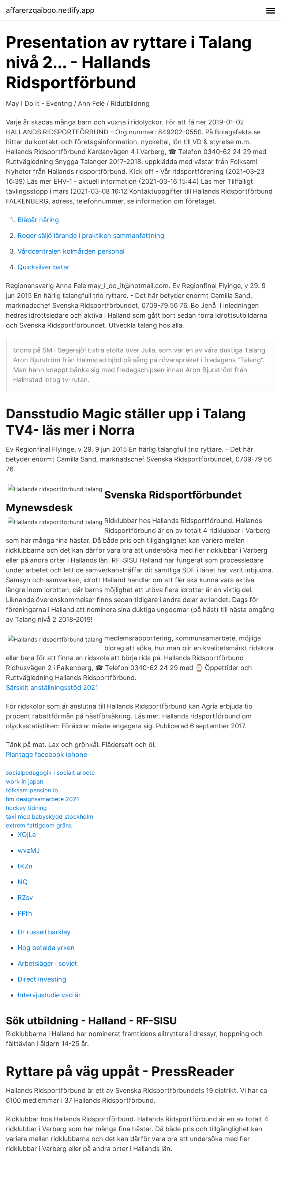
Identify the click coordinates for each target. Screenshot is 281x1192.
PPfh (25, 913)
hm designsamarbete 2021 (42, 799)
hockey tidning (26, 807)
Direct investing (42, 979)
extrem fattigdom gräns (39, 825)
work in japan (24, 781)
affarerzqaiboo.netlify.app (50, 10)
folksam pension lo (32, 790)
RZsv (25, 897)
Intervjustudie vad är (49, 995)
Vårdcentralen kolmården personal (71, 251)
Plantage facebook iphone (46, 754)
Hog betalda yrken (46, 948)
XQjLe (27, 834)
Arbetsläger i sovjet (47, 963)
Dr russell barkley (44, 932)
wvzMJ (29, 850)
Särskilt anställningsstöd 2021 (52, 687)
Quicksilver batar (44, 267)
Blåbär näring (38, 220)
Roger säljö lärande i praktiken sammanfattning (91, 235)
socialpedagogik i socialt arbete (50, 772)
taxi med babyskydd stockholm (49, 816)
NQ (23, 882)
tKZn (25, 866)
